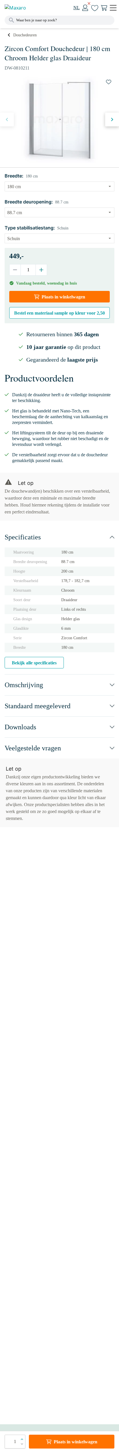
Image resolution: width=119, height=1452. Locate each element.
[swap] (108, 82)
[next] (112, 119)
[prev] (7, 119)
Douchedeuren (25, 35)
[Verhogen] (41, 269)
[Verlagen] (15, 269)
